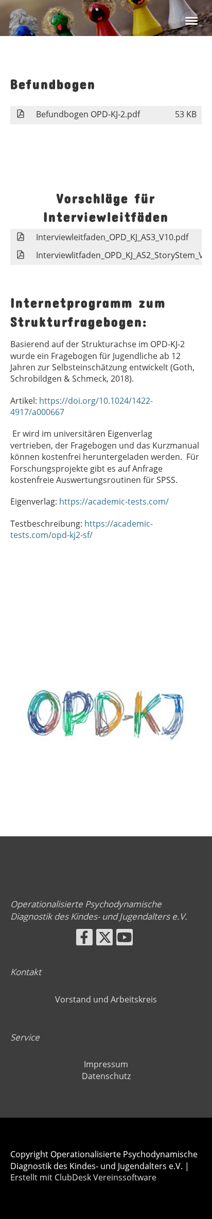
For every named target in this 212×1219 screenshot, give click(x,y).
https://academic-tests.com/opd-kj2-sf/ (81, 529)
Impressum (106, 1064)
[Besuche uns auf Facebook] (84, 939)
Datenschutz (106, 1076)
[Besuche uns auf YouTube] (124, 939)
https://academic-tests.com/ (114, 501)
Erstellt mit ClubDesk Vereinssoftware (83, 1177)
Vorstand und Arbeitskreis (106, 999)
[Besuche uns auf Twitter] (104, 939)
